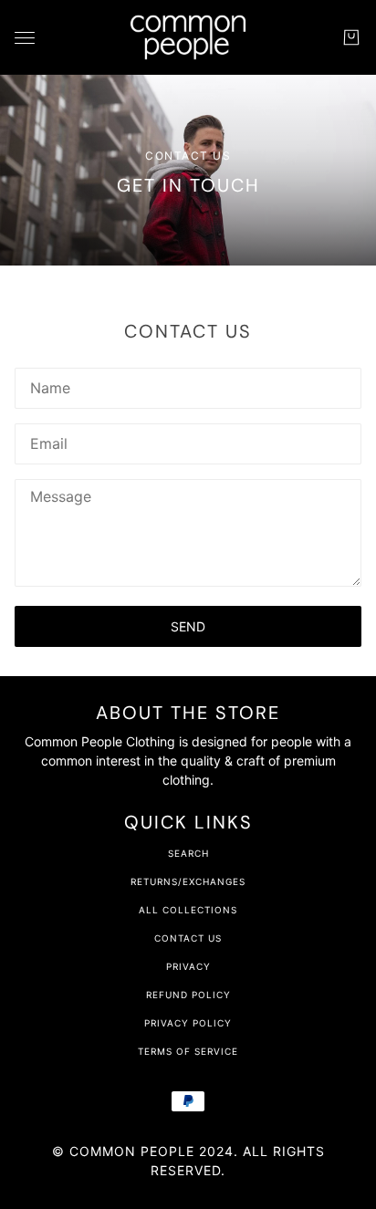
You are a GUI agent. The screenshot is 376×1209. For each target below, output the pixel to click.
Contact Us (188, 938)
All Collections (188, 909)
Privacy (188, 966)
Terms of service (188, 1051)
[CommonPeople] (188, 37)
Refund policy (188, 994)
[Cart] (351, 37)
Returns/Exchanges (188, 881)
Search (188, 853)
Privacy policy (188, 1022)
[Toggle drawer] (25, 38)
